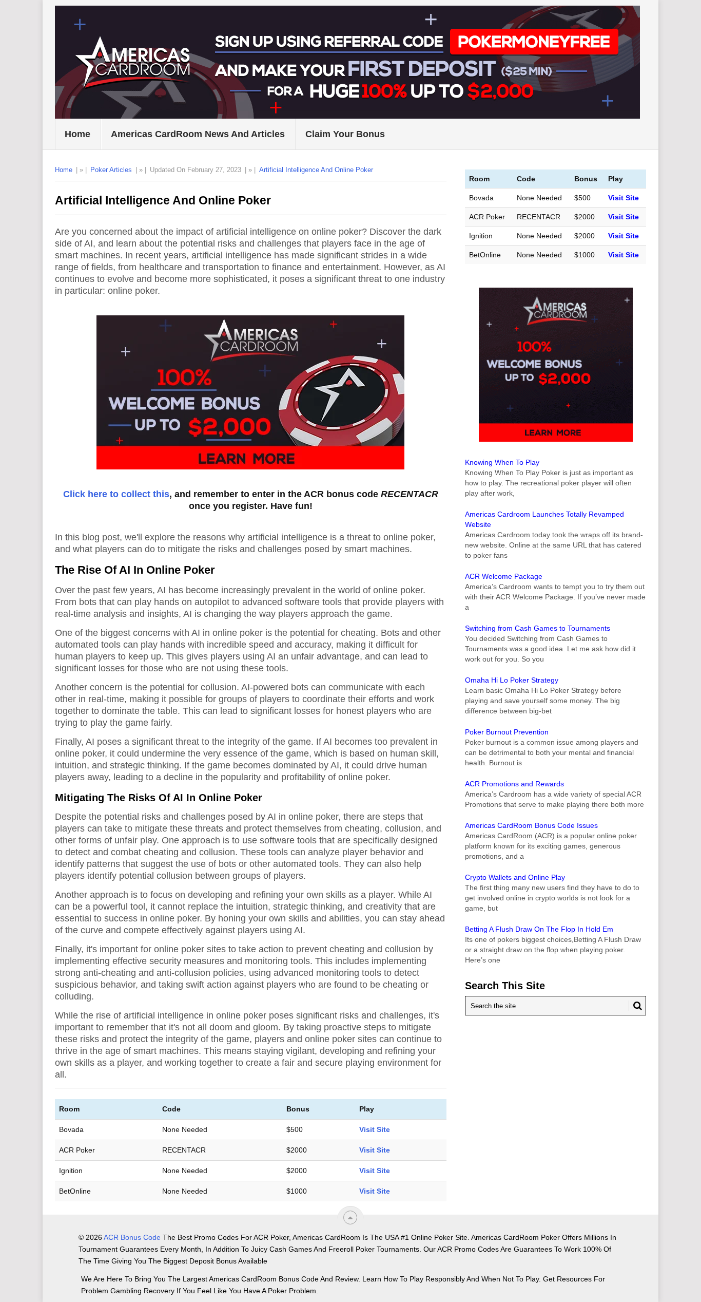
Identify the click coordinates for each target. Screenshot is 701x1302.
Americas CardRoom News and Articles (198, 134)
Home (77, 134)
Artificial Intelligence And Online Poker (316, 170)
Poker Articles (111, 170)
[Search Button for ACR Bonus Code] (635, 1006)
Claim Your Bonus (345, 134)
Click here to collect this (116, 494)
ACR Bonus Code (132, 1237)
